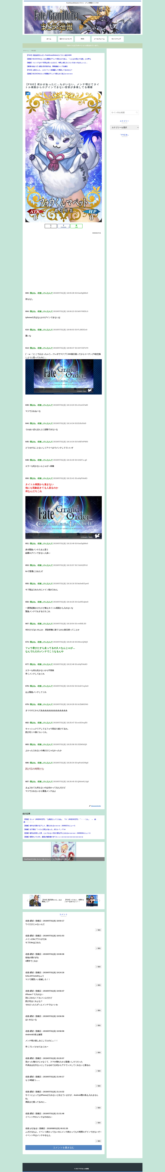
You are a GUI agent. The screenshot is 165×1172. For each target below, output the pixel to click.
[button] (137, 112)
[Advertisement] (43, 877)
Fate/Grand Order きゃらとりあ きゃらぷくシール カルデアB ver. (44, 859)
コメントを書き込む (63, 1147)
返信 (99, 930)
